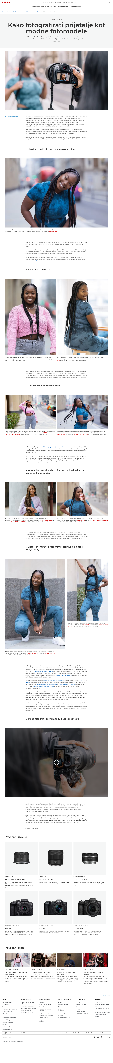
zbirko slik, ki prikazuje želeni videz (53, 447)
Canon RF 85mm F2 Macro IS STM (46, 684)
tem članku (36, 261)
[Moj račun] (109, 3)
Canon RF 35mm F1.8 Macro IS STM (54, 680)
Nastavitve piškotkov (98, 1033)
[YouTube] (109, 1037)
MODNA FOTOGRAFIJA (56, 19)
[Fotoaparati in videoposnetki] (49, 6)
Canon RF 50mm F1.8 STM (64, 675)
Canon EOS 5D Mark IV (46, 520)
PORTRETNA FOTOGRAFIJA (11, 969)
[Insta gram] (98, 1037)
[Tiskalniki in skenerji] (69, 6)
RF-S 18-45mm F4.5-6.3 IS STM (43, 671)
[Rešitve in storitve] (81, 6)
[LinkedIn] (101, 1037)
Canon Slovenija (7, 1037)
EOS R (81, 680)
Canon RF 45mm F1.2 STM (67, 684)
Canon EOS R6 (53, 231)
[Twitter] (105, 1037)
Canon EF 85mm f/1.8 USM (18, 521)
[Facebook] (94, 1037)
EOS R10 (8, 928)
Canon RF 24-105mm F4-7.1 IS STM (43, 686)
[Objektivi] (56, 6)
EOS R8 (28, 682)
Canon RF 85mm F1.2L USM (19, 233)
